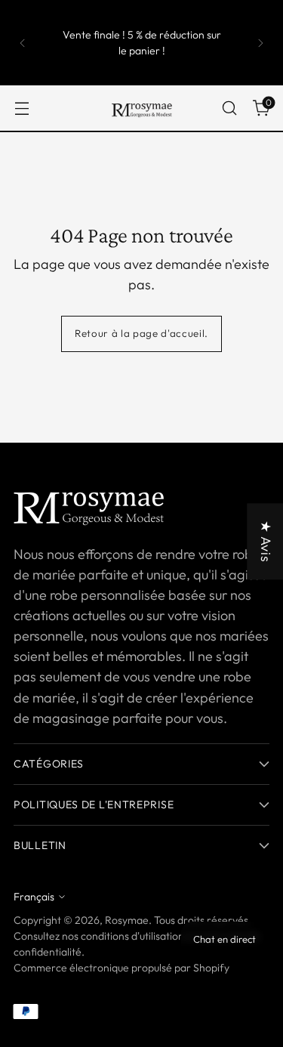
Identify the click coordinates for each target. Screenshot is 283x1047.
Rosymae (127, 920)
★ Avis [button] (266, 541)
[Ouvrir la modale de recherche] (229, 108)
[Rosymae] (142, 108)
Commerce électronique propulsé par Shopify (121, 967)
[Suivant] (260, 42)
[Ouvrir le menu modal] (21, 108)
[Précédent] (22, 42)
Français (34, 896)
